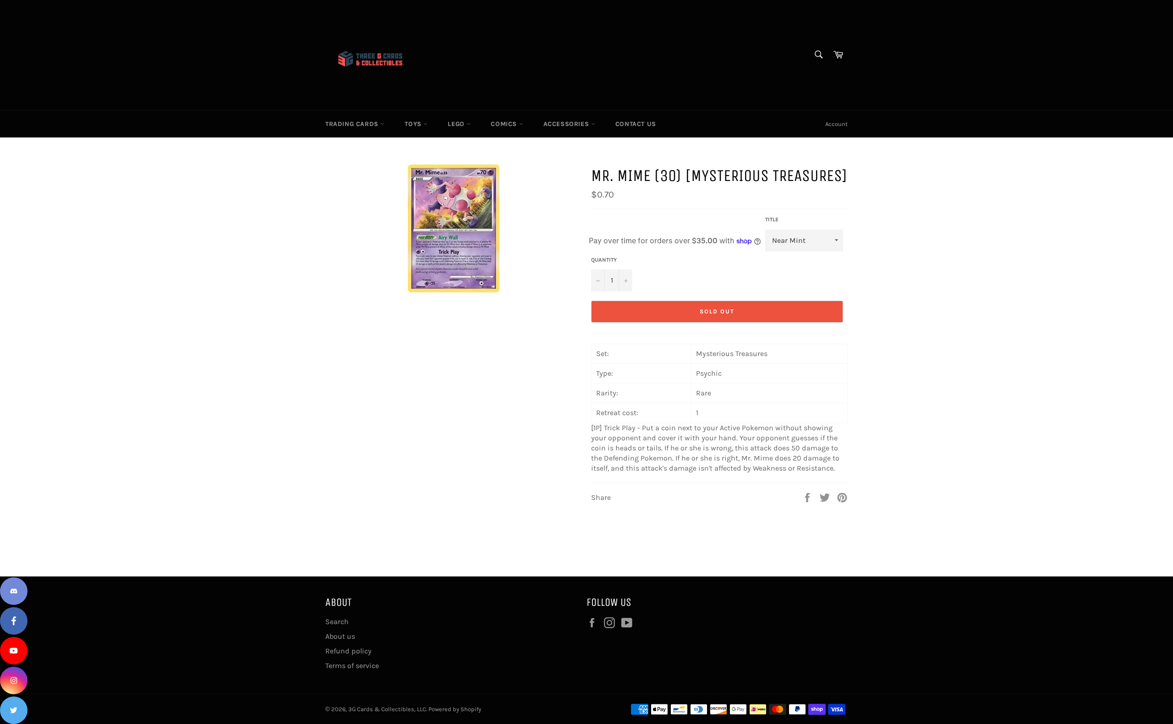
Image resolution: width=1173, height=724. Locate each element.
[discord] (13, 591)
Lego (457, 124)
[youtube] (13, 650)
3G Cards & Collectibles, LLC (387, 709)
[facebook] (13, 621)
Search (337, 621)
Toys (414, 124)
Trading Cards (352, 124)
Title (771, 219)
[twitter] (13, 710)
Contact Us (635, 124)
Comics (505, 124)
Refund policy (348, 651)
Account (836, 124)
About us (340, 636)
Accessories (567, 124)
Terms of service (352, 665)
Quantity (604, 260)
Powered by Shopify (454, 709)
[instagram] (13, 680)
